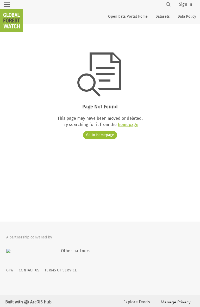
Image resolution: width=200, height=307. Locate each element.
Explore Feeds (136, 301)
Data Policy (187, 16)
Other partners (75, 250)
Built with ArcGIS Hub (28, 301)
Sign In (185, 4)
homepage (128, 124)
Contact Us (29, 270)
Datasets (162, 16)
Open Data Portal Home (128, 16)
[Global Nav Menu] (7, 4)
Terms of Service (61, 270)
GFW (10, 270)
